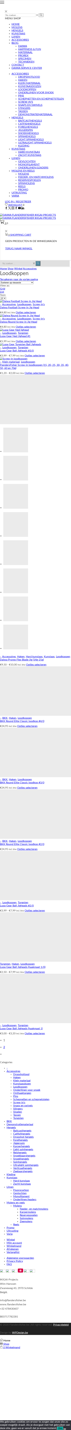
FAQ (9, 1264)
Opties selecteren (26, 312)
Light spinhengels (31, 139)
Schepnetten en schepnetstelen (41, 99)
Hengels (17, 30)
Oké (60, 1428)
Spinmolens (26, 183)
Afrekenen (13, 1249)
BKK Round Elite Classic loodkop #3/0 (22, 782)
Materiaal (25, 52)
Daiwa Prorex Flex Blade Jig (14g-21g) (22, 659)
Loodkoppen (27, 89)
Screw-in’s (25, 102)
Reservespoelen (29, 180)
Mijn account (14, 1243)
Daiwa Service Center (27, 68)
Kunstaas (18, 33)
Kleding (23, 145)
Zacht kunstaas (29, 155)
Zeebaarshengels (23, 1171)
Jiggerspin (25, 130)
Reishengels (20, 1152)
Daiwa (22, 46)
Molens (17, 27)
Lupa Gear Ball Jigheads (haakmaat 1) (21, 1028)
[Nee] (64, 1429)
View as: (5, 285)
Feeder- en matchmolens (36, 177)
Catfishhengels (29, 124)
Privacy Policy (15, 1261)
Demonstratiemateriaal (35, 114)
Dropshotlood (29, 77)
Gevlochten (27, 161)
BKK (5, 718)
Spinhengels (27, 136)
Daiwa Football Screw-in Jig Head (19, 307)
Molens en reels (23, 171)
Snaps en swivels (30, 105)
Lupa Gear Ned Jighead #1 (15, 336)
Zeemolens (26, 1221)
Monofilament (29, 164)
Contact (18, 65)
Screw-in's (39, 304)
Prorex (23, 55)
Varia (15, 196)
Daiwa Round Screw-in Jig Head (18, 322)
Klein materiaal (29, 83)
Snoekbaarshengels (24, 1155)
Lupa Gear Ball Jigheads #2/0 (17, 905)
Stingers (24, 108)
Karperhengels (21, 1146)
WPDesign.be (20, 1332)
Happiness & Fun (29, 49)
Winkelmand (14, 1246)
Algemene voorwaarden (20, 1258)
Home (16, 24)
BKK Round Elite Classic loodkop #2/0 (22, 844)
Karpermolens (28, 1212)
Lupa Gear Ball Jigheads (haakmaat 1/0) (22, 967)
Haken (22, 80)
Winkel (18, 268)
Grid (2, 288)
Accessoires (20, 40)
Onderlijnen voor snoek (36, 92)
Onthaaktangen (22, 1093)
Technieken (26, 61)
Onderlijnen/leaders (33, 167)
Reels (22, 186)
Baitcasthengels (30, 120)
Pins (21, 95)
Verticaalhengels (22, 1168)
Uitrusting (19, 192)
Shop (11, 268)
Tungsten (23, 333)
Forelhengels (28, 127)
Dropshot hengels (23, 1137)
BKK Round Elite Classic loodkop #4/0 (22, 721)
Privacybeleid (61, 1324)
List (2, 292)
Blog (15, 43)
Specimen (24, 58)
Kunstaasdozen (29, 86)
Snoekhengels (28, 133)
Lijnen (16, 36)
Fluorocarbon (21, 1190)
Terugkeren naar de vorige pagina (19, 279)
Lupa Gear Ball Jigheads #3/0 (17, 350)
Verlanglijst (13, 1252)
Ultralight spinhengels (35, 142)
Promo (23, 189)
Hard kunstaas (29, 152)
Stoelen (17, 1112)
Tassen (23, 111)
